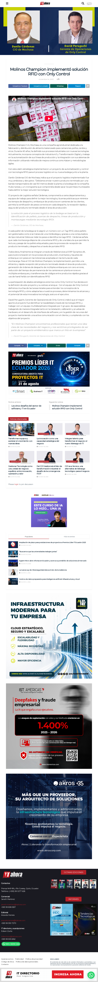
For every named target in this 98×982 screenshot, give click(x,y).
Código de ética (7, 962)
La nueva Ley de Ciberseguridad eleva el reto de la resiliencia (43, 570)
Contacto (5, 964)
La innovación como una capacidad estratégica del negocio (48, 441)
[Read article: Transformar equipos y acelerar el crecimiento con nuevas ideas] (21, 429)
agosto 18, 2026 (15, 446)
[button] (52, 920)
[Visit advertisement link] (49, 373)
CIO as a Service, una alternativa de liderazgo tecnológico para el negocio (77, 468)
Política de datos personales (27, 962)
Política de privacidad (34, 959)
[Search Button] (83, 3)
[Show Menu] (7, 3)
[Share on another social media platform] (88, 86)
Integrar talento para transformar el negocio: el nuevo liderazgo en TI (76, 441)
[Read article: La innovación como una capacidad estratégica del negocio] (50, 429)
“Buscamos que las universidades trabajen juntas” (38, 551)
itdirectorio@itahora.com (11, 936)
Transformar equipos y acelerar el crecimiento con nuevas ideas (20, 441)
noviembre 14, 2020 (46, 79)
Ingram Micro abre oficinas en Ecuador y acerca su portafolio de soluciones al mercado (53, 561)
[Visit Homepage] (45, 3)
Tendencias (15, 434)
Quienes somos (7, 959)
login (16, 484)
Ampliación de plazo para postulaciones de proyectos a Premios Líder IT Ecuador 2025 (52, 542)
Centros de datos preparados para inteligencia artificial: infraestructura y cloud (49, 579)
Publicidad (19, 959)
